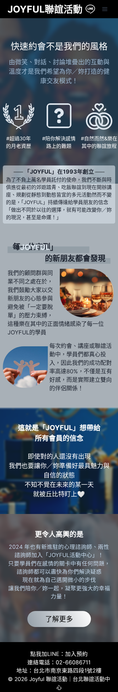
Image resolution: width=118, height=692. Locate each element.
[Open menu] (104, 9)
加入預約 (76, 654)
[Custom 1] (90, 9)
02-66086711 (73, 662)
